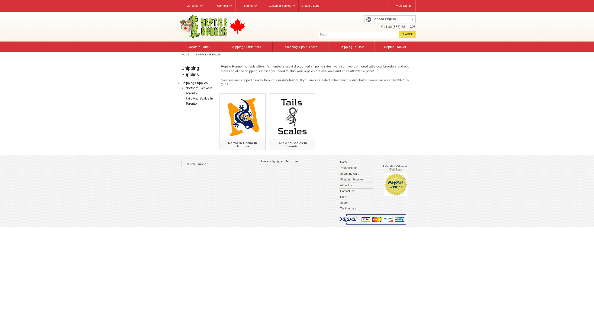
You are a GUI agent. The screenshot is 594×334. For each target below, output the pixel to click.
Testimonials (348, 208)
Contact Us (347, 191)
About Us (346, 185)
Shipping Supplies (194, 83)
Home (344, 162)
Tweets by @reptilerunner (279, 161)
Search (344, 202)
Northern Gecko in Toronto (242, 144)
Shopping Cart (349, 173)
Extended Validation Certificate (395, 168)
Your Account (348, 168)
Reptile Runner (197, 164)
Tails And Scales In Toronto (292, 144)
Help (343, 197)
